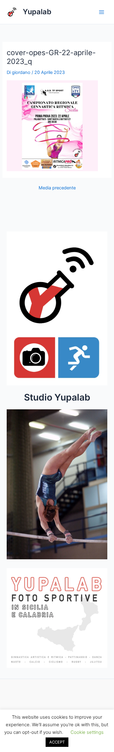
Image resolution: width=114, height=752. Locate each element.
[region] (57, 486)
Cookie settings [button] (87, 732)
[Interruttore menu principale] (101, 12)
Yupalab (37, 11)
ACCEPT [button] (57, 742)
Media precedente (57, 188)
